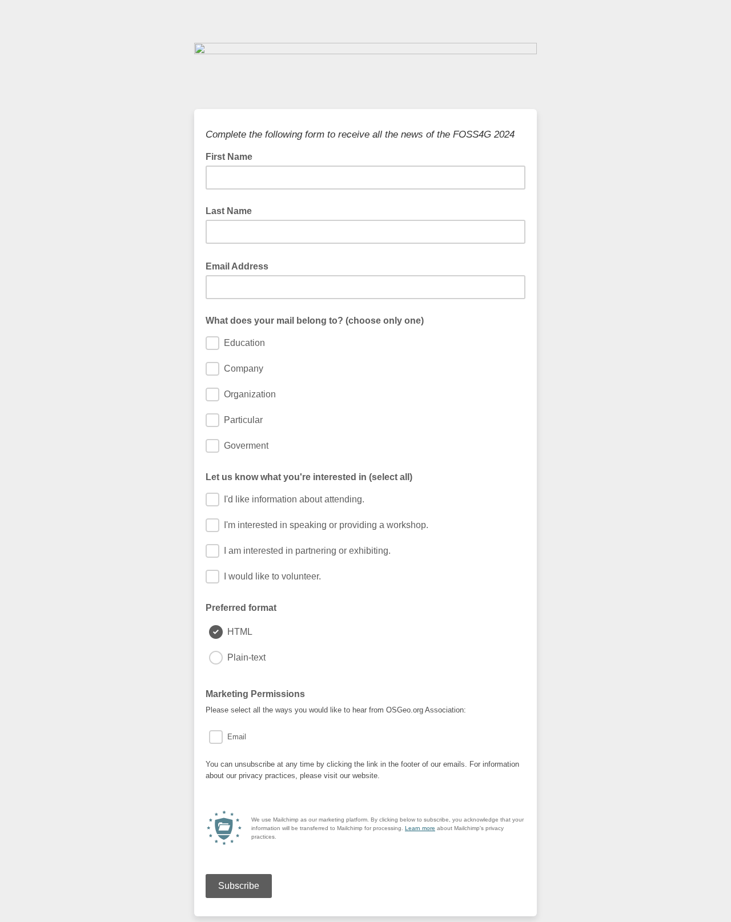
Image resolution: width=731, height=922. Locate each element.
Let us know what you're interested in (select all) (309, 477)
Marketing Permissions (259, 693)
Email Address (240, 265)
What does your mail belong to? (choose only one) (315, 320)
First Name (232, 156)
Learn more (420, 828)
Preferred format (241, 608)
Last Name (229, 211)
